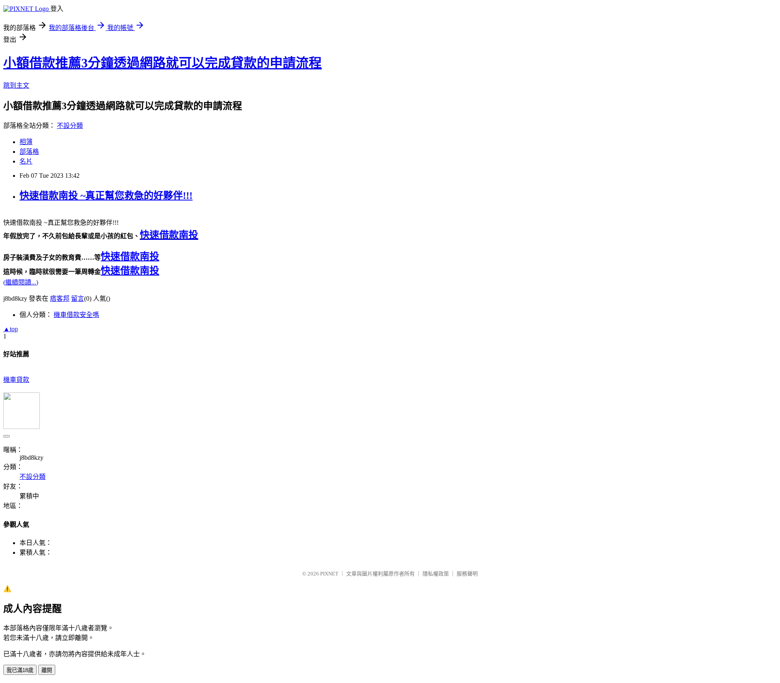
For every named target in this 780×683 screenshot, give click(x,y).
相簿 (26, 141)
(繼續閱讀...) (20, 282)
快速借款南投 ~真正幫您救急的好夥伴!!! (106, 195)
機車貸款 (16, 379)
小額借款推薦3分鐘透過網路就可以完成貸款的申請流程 (162, 63)
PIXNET (329, 574)
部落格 (29, 151)
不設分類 (70, 125)
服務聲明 (467, 574)
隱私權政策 (435, 574)
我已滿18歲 (19, 670)
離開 (46, 670)
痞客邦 (59, 298)
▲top (10, 328)
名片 (26, 161)
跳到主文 (16, 85)
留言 (77, 298)
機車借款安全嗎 (76, 314)
